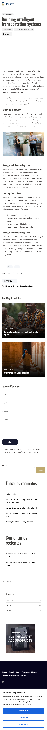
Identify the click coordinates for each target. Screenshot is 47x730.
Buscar (4, 465)
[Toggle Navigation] (38, 4)
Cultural (8, 605)
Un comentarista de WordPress (17, 562)
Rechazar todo (23, 724)
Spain (9, 267)
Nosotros (4, 672)
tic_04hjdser (7, 29)
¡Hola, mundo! (11, 494)
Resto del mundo (14, 672)
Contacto (23, 675)
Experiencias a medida (29, 672)
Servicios (5, 675)
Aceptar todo (23, 710)
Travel (17, 267)
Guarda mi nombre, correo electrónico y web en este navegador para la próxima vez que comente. (24, 450)
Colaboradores (14, 675)
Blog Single (7, 14)
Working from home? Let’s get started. (20, 521)
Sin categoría (10, 610)
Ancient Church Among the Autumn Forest (21, 508)
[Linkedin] (3, 682)
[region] (23, 709)
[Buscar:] (23, 581)
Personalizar (24, 717)
